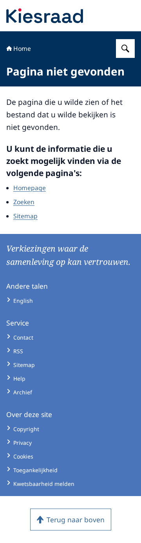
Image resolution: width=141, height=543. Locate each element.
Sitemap (25, 216)
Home (22, 48)
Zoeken (23, 202)
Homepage (29, 187)
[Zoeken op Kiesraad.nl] (125, 48)
